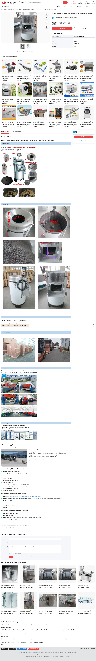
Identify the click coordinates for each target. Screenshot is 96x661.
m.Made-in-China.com (51, 654)
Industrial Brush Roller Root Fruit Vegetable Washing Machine (8, 75)
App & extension (78, 6)
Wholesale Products (48, 652)
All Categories (6, 6)
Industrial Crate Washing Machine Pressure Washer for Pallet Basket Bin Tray (66, 611)
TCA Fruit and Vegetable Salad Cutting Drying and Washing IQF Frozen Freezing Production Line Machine (70, 121)
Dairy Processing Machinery (28, 629)
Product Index (70, 652)
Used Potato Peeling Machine (8, 642)
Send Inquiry (62, 28)
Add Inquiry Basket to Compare (26, 51)
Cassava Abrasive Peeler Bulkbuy (36, 642)
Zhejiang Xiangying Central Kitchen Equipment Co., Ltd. (66, 17)
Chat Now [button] (85, 28)
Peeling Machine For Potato (81, 639)
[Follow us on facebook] (84, 648)
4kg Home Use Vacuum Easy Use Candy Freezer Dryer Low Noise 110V (55, 121)
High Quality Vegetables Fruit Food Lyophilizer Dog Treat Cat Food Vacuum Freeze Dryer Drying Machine (71, 75)
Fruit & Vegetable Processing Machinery (48, 9)
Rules (94, 6)
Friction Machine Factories (47, 639)
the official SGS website (32, 447)
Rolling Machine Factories (7, 639)
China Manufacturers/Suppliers (37, 652)
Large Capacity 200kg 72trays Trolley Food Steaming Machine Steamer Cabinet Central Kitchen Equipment (9, 611)
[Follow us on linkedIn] (94, 648)
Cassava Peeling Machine (22, 642)
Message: (6, 546)
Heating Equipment (20, 496)
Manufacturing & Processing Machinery (13, 9)
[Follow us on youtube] (90, 648)
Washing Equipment (29, 496)
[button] (61, 2)
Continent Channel (63, 652)
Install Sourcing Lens (34, 648)
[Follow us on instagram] (88, 648)
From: (7, 539)
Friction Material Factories (20, 639)
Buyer (65, 6)
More (2, 644)
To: (7, 542)
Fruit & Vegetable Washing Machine (73, 629)
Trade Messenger (22, 648)
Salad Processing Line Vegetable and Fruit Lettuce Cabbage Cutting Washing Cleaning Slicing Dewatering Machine (40, 75)
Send (11, 556)
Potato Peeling (70, 639)
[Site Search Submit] (65, 2)
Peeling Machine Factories (34, 639)
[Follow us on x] (86, 648)
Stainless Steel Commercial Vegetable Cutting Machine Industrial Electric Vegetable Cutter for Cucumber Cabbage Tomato (9, 98)
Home (2, 9)
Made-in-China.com (42, 654)
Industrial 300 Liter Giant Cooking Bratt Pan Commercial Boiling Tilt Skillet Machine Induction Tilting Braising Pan (47, 585)
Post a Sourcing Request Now (37, 557)
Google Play (12, 648)
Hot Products (21, 652)
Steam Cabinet (37, 496)
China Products (28, 652)
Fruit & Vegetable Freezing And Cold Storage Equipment (13, 633)
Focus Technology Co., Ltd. (39, 656)
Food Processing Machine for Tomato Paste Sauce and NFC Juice (8, 121)
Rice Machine (13, 496)
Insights (75, 652)
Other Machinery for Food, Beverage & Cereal (11, 629)
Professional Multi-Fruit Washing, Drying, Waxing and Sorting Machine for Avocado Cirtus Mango (24, 75)
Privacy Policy (68, 656)
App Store (4, 648)
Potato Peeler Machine (60, 639)
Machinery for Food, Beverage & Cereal (30, 9)
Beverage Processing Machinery (43, 629)
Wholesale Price (56, 652)
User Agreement (55, 656)
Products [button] (22, 2)
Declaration (62, 656)
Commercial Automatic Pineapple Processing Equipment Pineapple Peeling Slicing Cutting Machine (24, 121)
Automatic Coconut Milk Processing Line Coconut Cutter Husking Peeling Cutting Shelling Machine (55, 98)
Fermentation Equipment (58, 629)
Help (71, 6)
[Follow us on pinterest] (92, 648)
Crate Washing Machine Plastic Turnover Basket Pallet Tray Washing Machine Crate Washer (39, 121)
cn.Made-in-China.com (60, 654)
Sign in (93, 3)
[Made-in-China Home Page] (8, 2)
